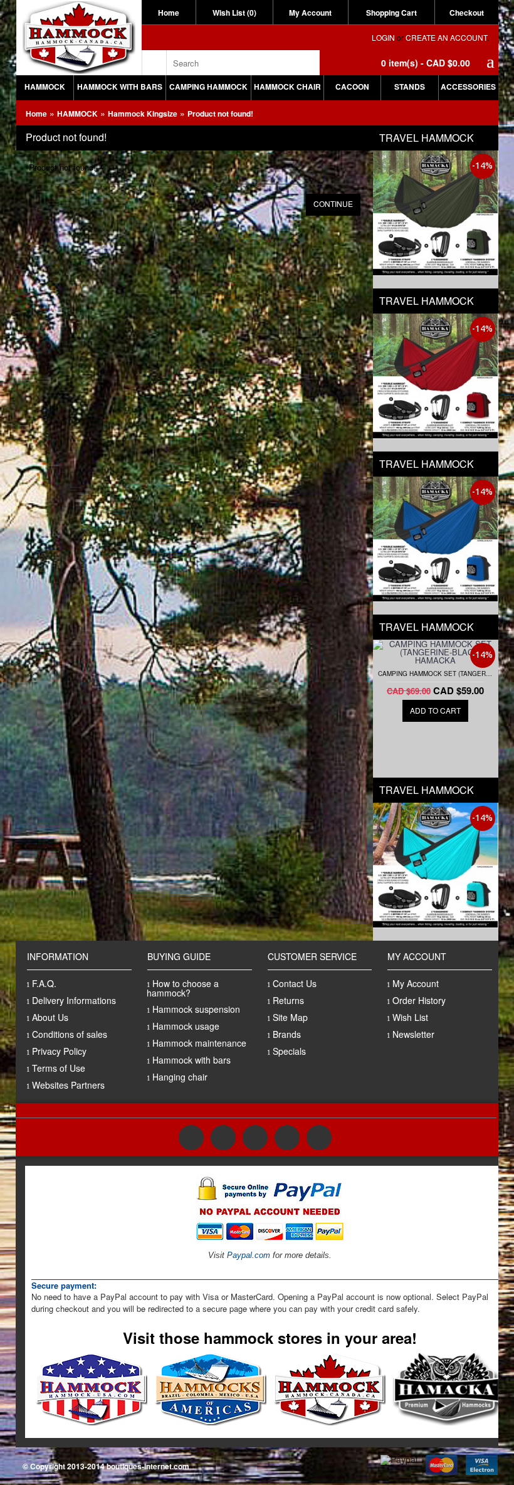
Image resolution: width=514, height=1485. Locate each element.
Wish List (410, 1017)
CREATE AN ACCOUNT (446, 37)
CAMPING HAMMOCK (208, 86)
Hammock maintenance (199, 1043)
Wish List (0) (234, 12)
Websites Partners (68, 1085)
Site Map (290, 1017)
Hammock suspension (196, 1009)
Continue (333, 203)
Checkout (466, 12)
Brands (287, 1034)
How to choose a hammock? (183, 988)
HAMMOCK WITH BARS (119, 86)
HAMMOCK (44, 86)
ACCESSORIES (468, 86)
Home (168, 12)
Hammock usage (185, 1026)
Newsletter (413, 1034)
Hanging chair (179, 1076)
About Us (50, 1017)
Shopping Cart (391, 12)
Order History (419, 1000)
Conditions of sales (69, 1034)
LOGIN (383, 37)
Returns (288, 1000)
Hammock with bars (191, 1060)
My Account (310, 12)
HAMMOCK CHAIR (287, 86)
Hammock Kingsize (142, 113)
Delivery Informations (74, 1000)
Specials (289, 1051)
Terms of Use (58, 1068)
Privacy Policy (59, 1051)
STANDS (409, 86)
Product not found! (220, 113)
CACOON (352, 86)
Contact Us (295, 983)
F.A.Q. (44, 983)
